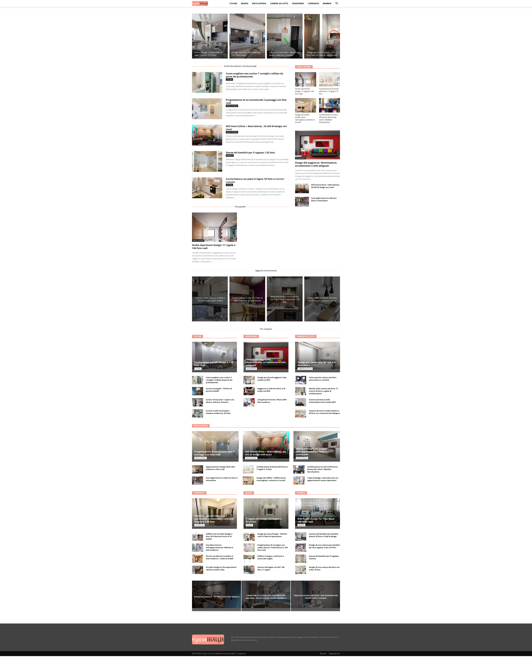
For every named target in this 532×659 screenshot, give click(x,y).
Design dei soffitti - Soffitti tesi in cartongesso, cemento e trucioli (305, 118)
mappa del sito (334, 653)
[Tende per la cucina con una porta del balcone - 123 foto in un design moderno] (266, 594)
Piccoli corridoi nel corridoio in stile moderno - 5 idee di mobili (219, 557)
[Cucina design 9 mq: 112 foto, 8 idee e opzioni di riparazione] (247, 298)
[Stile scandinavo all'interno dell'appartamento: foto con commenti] (316, 445)
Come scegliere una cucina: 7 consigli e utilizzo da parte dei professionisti (254, 75)
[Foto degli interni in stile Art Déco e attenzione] (302, 202)
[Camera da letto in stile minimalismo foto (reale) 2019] (300, 402)
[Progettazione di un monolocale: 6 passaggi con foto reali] (207, 108)
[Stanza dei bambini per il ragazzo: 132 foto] (207, 161)
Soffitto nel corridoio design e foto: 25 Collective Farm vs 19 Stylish (219, 536)
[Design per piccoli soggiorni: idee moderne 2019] (249, 380)
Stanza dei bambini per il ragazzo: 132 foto (250, 152)
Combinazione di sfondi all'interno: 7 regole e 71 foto (328, 91)
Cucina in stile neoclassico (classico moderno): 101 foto (218, 411)
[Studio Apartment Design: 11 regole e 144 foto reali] (214, 227)
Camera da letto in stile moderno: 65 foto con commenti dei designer (324, 411)
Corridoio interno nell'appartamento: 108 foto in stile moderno (219, 547)
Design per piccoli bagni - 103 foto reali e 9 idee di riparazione (272, 535)
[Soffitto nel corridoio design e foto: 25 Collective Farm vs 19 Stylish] (197, 536)
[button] (336, 3)
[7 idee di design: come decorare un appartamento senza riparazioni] (299, 480)
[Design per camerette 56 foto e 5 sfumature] (317, 355)
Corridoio (313, 3)
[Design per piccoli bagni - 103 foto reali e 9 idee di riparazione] (322, 36)
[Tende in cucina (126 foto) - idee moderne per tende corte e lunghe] (315, 594)
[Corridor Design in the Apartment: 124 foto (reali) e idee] (197, 570)
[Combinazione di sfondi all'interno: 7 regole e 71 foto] (329, 79)
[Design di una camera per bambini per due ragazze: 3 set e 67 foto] (300, 547)
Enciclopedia (259, 3)
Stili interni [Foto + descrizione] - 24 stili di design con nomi (256, 128)
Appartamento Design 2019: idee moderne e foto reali (220, 468)
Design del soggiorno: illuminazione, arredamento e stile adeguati (316, 164)
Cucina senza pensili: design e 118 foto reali (213, 364)
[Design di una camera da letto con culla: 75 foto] (300, 570)
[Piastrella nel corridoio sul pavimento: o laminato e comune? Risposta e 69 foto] (214, 512)
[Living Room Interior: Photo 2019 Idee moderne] (249, 402)
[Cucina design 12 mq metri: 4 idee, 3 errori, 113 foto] (210, 36)
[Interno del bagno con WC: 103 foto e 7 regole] (249, 570)
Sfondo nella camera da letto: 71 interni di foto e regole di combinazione (323, 391)
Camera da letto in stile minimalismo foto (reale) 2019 (322, 400)
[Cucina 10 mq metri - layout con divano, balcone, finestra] (285, 36)
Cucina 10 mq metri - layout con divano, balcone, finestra (220, 400)
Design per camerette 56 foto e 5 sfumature (316, 364)
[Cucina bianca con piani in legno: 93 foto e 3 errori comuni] (207, 187)
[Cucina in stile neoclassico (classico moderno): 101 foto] (197, 413)
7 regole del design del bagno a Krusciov (264, 520)
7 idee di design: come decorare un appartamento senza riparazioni (322, 479)
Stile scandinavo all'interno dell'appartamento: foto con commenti (312, 451)
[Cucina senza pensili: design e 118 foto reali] (214, 355)
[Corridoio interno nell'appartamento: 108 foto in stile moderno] (197, 547)
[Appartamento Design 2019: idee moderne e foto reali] (197, 469)
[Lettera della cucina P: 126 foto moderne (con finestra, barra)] (322, 298)
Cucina (233, 3)
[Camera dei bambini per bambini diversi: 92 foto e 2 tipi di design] (300, 536)
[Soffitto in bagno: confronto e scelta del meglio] (249, 559)
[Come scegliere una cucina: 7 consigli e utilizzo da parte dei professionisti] (207, 82)
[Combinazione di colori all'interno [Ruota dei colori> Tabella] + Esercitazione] (329, 105)
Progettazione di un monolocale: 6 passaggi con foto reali (256, 101)
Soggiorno (298, 3)
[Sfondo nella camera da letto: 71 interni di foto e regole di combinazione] (300, 391)
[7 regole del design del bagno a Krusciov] (266, 517)
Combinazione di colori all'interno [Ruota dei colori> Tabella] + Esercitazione (328, 118)
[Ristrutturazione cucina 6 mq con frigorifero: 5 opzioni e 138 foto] (285, 298)
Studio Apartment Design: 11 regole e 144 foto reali (213, 246)
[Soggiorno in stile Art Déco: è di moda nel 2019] (249, 391)
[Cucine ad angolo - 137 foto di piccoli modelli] (197, 391)
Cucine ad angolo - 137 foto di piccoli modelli (219, 389)
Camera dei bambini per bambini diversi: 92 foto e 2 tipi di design (323, 535)
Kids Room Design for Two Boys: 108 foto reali (316, 520)
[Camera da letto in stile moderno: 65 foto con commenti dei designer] (300, 413)
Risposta (323, 653)
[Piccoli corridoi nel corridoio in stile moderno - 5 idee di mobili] (197, 559)
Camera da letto (279, 3)
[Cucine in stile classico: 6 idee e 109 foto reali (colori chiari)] (210, 298)
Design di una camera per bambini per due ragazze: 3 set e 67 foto (324, 546)
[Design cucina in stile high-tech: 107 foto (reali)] (247, 36)
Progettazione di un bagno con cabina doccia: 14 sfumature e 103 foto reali (272, 547)
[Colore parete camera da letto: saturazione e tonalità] (300, 380)
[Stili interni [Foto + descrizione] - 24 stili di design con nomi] (207, 135)
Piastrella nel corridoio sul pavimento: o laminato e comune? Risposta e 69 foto (214, 518)
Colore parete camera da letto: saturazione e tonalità (323, 378)
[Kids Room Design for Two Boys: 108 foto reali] (317, 512)
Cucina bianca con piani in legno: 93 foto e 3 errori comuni (255, 180)
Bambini (327, 3)
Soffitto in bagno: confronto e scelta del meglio (270, 557)
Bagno (244, 3)
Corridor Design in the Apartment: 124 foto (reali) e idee (221, 568)
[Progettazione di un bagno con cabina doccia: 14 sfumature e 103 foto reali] (249, 547)
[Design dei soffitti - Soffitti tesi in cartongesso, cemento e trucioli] (305, 105)
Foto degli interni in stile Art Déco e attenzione (324, 199)
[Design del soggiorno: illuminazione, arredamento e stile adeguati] (317, 144)
